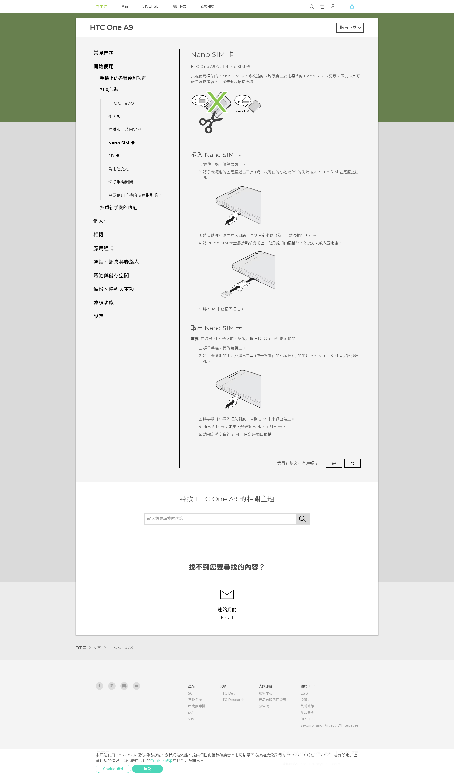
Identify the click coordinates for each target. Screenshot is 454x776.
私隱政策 (307, 706)
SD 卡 (113, 155)
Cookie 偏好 (113, 769)
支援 (97, 647)
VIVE (192, 719)
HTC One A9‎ (121, 647)
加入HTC (308, 719)
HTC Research (232, 700)
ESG (304, 693)
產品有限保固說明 (272, 700)
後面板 (114, 116)
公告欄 (264, 706)
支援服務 (207, 6)
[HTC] (101, 6)
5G (190, 693)
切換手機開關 (120, 182)
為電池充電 (118, 169)
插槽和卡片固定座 (124, 129)
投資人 (306, 700)
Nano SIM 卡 (121, 142)
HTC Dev (228, 693)
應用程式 (180, 6)
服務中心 (266, 693)
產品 (124, 6)
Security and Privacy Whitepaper (329, 725)
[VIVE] (352, 6)
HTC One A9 (121, 103)
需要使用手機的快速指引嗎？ (135, 195)
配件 (191, 712)
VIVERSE (150, 6)
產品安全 (307, 712)
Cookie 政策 (161, 760)
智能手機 (195, 700)
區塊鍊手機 (196, 706)
